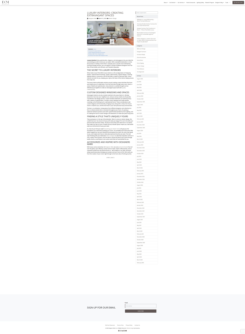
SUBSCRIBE (141, 311)
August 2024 (140, 130)
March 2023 (140, 168)
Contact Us (137, 325)
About (165, 2)
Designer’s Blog (219, 2)
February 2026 (140, 93)
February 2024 (140, 142)
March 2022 (140, 199)
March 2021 (140, 231)
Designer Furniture (141, 51)
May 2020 (139, 254)
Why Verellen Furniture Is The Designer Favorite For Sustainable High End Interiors (146, 34)
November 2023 (141, 150)
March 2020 (140, 260)
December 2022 (141, 176)
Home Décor (140, 60)
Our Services (181, 2)
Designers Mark (92, 18)
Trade (226, 2)
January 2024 (140, 145)
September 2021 (141, 216)
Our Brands (172, 2)
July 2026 (139, 81)
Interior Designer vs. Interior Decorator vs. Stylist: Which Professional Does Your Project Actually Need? (146, 40)
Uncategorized (140, 71)
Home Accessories (190, 2)
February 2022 (140, 202)
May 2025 (139, 110)
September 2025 (141, 101)
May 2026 (139, 87)
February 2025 (140, 119)
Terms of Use (120, 325)
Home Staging (140, 63)
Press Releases (140, 69)
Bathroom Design (141, 48)
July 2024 (139, 133)
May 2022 (139, 193)
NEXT (112, 157)
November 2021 (141, 211)
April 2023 (139, 165)
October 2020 (140, 239)
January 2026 (140, 96)
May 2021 (139, 225)
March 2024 (140, 139)
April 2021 (139, 228)
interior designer (110, 135)
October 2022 (140, 182)
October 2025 (140, 99)
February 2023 (140, 170)
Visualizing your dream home (112, 129)
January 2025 (140, 122)
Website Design (130, 328)
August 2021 (140, 219)
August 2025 (140, 104)
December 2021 (141, 208)
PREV (108, 157)
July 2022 (139, 188)
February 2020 (140, 262)
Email (126, 302)
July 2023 (139, 156)
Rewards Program (209, 2)
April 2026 (139, 90)
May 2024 (139, 136)
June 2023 (139, 159)
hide (95, 49)
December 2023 (141, 147)
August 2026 (140, 79)
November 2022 (141, 179)
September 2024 (141, 127)
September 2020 (141, 242)
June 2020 (139, 251)
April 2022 (139, 196)
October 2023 (140, 153)
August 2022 (140, 185)
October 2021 (140, 214)
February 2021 (140, 234)
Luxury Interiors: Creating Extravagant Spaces (105, 14)
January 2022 (140, 205)
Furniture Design (141, 54)
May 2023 (139, 162)
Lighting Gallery (200, 2)
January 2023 (140, 173)
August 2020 (140, 245)
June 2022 (139, 191)
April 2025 (139, 113)
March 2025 (140, 116)
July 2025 (139, 107)
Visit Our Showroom (110, 325)
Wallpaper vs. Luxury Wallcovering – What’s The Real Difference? (145, 20)
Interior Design (113, 18)
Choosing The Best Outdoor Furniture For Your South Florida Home (147, 24)
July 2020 (139, 248)
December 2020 (141, 237)
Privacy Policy (129, 325)
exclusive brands (123, 147)
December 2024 (141, 124)
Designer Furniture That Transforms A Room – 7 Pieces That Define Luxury (146, 29)
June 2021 (139, 222)
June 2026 (139, 84)
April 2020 (139, 257)
